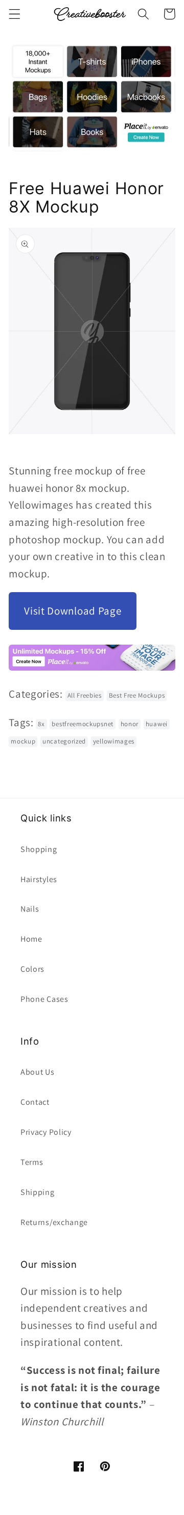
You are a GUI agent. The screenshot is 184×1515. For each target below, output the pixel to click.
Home (31, 939)
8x (41, 724)
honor (130, 724)
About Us (37, 1072)
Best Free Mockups (137, 695)
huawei (157, 724)
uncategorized (64, 741)
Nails (29, 908)
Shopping (38, 849)
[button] (15, 14)
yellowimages (113, 741)
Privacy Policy (46, 1132)
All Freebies (84, 695)
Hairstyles (38, 879)
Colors (32, 969)
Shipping (37, 1192)
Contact (35, 1102)
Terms (31, 1162)
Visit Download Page (72, 611)
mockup (23, 741)
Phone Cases (44, 999)
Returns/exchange (54, 1222)
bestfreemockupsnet (82, 724)
